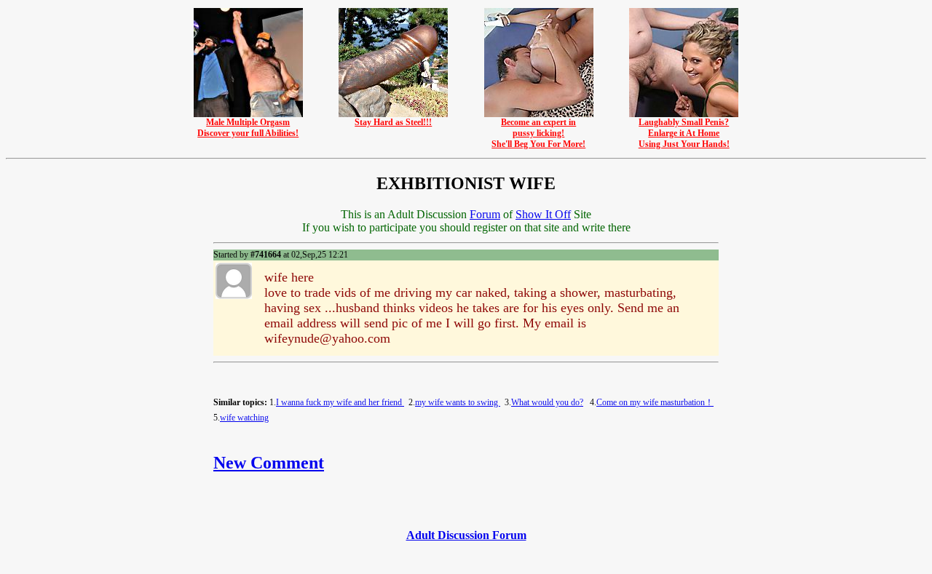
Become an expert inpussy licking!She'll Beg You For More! (538, 133)
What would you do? (547, 402)
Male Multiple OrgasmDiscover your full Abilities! (248, 127)
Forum (485, 214)
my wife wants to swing (457, 402)
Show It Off (543, 214)
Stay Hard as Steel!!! (393, 122)
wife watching (244, 417)
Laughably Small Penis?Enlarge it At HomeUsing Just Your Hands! (684, 133)
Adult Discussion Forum (466, 535)
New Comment (268, 462)
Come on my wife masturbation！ (655, 402)
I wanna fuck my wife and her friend (340, 402)
